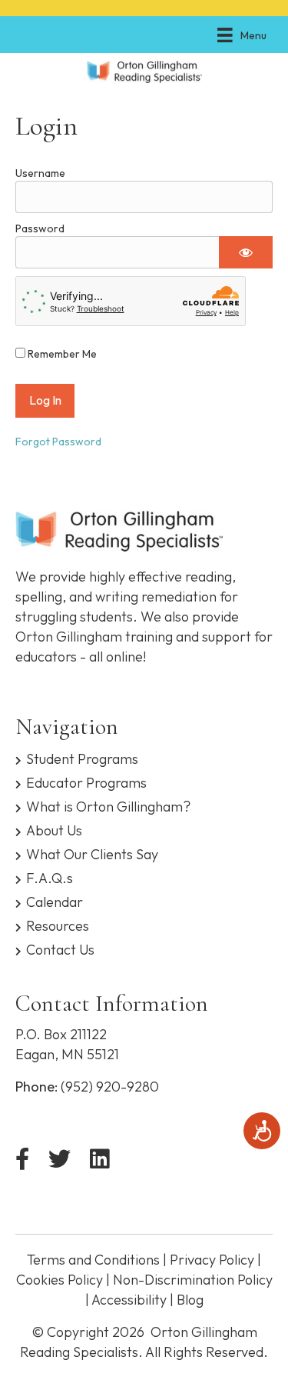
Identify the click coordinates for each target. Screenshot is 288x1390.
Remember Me (61, 354)
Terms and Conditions (93, 1259)
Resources (57, 925)
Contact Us (60, 949)
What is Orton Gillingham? (108, 806)
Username (40, 173)
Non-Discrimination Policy (193, 1279)
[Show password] (246, 252)
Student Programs (82, 758)
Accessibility (129, 1299)
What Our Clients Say (92, 853)
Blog (190, 1299)
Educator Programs (86, 782)
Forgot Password (58, 441)
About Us (54, 830)
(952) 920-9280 (110, 1086)
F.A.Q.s (49, 877)
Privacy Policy (212, 1259)
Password (40, 228)
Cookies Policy (59, 1279)
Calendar (54, 901)
